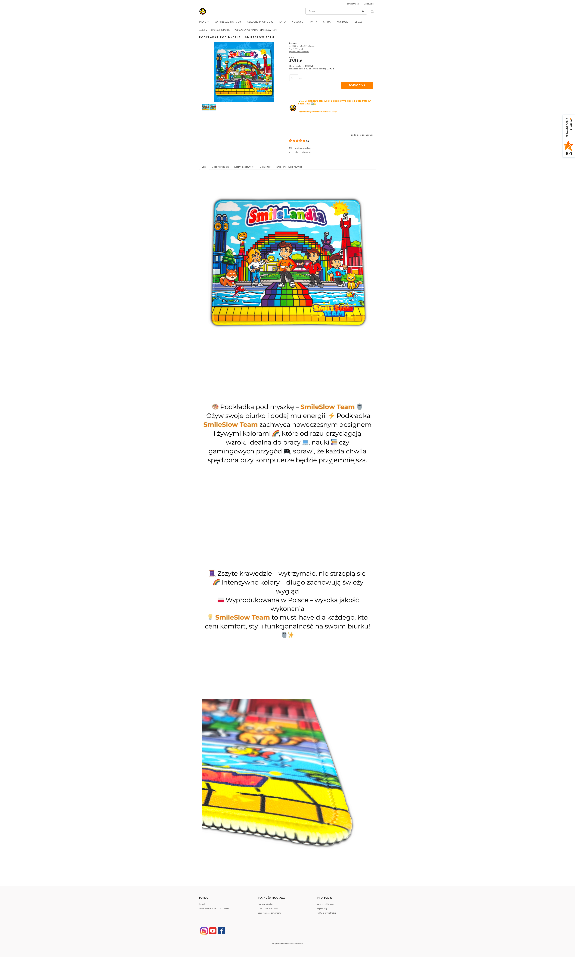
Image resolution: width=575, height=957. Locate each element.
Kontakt (202, 904)
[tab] (204, 167)
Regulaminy (322, 908)
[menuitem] (207, 22)
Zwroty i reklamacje (325, 904)
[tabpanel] (287, 523)
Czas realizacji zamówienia (269, 913)
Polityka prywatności (326, 913)
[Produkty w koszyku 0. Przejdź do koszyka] (372, 10)
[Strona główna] (203, 11)
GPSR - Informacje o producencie (214, 908)
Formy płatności (265, 904)
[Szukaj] (363, 11)
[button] (300, 148)
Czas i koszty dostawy (268, 908)
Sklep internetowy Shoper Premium (287, 943)
